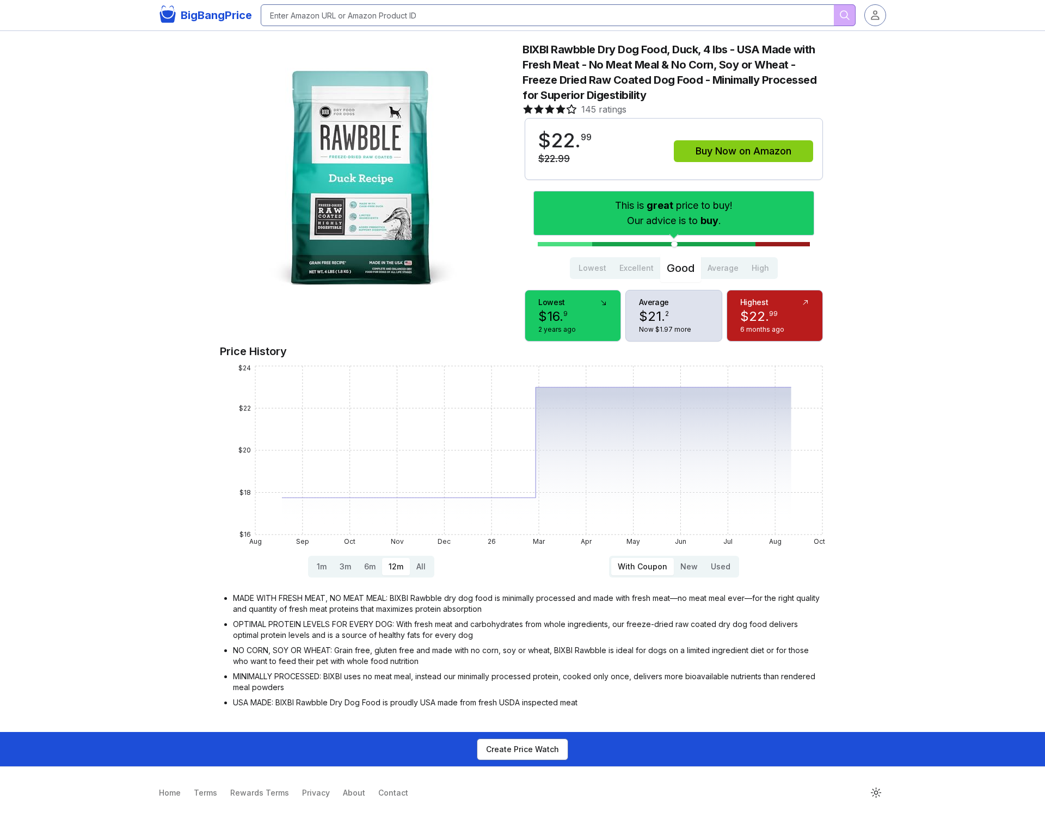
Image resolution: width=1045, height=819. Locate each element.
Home (170, 792)
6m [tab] (370, 566)
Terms (205, 792)
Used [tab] (720, 566)
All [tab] (421, 566)
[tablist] (674, 268)
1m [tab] (322, 566)
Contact (393, 792)
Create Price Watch (522, 749)
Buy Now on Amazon (743, 151)
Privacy (316, 792)
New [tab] (689, 566)
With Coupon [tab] (642, 566)
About (354, 792)
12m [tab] (396, 566)
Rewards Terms (259, 792)
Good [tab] (680, 268)
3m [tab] (345, 566)
